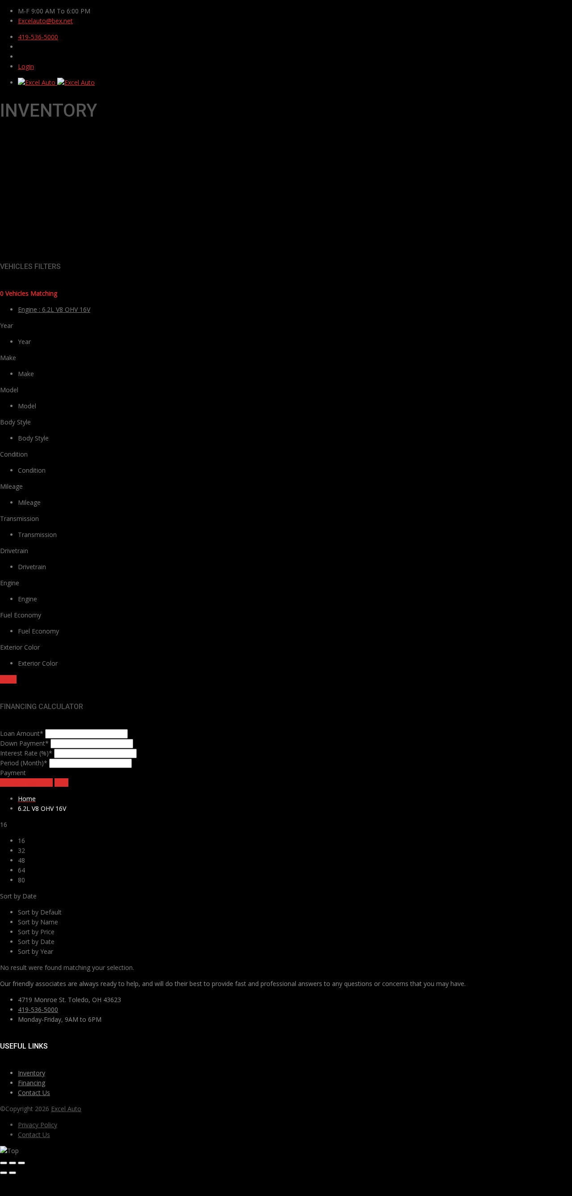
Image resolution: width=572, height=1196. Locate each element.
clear (61, 782)
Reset (8, 679)
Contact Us (34, 1092)
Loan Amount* (21, 733)
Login (26, 66)
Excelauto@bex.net (45, 21)
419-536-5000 (38, 37)
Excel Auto (66, 1108)
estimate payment (26, 782)
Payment (13, 772)
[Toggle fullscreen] (12, 1163)
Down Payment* (24, 743)
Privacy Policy (37, 1124)
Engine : (54, 309)
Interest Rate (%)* (26, 753)
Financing (31, 1082)
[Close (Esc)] (3, 1163)
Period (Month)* (23, 763)
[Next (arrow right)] (12, 1172)
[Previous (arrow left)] (3, 1172)
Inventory (31, 1073)
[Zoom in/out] (21, 1163)
